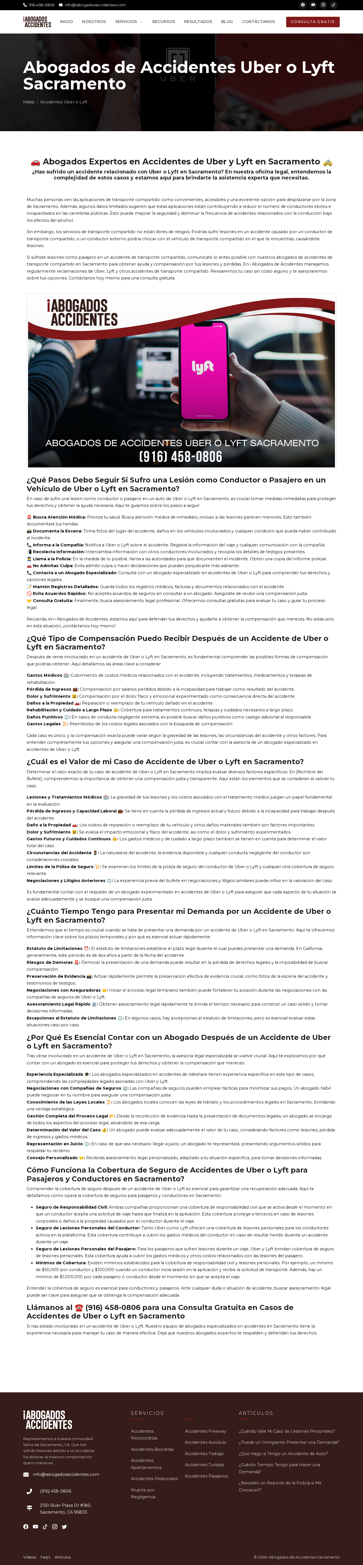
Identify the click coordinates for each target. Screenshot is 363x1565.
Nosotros (94, 21)
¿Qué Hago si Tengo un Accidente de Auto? (283, 1453)
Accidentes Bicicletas (152, 1449)
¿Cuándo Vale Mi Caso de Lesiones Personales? (287, 1431)
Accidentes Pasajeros (206, 1476)
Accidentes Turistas (204, 1464)
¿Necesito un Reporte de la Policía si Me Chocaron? (280, 1486)
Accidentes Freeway (205, 1431)
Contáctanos (258, 21)
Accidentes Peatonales (154, 1478)
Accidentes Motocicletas (144, 1435)
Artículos (63, 1557)
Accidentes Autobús (205, 1442)
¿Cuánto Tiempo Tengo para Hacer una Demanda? (279, 1468)
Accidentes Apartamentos (146, 1464)
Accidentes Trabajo (204, 1453)
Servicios (126, 21)
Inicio (66, 21)
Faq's (45, 1557)
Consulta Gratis (313, 22)
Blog (227, 21)
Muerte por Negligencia (143, 1493)
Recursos (163, 21)
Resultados (198, 21)
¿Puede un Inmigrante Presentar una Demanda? (289, 1442)
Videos (29, 1557)
